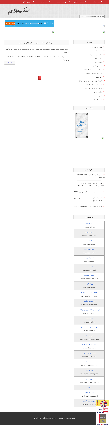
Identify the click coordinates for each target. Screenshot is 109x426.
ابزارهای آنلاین (27, 2)
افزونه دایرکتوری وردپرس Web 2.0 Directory (88, 207)
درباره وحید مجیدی (62, 2)
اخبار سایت (99, 77)
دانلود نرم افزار (97, 62)
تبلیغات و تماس (79, 2)
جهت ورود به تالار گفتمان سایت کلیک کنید (92, 16)
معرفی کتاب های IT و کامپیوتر (94, 85)
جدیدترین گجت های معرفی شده (93, 70)
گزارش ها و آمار (97, 99)
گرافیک (100, 96)
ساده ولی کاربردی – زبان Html (93, 88)
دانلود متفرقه (98, 58)
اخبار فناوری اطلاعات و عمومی (94, 73)
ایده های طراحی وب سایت (95, 66)
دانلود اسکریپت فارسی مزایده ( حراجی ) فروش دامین (36, 42)
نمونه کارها (44, 2)
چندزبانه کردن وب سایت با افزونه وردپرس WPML (88, 192)
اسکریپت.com (70, 418)
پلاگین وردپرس (98, 92)
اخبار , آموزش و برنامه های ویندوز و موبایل (90, 81)
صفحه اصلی (97, 2)
